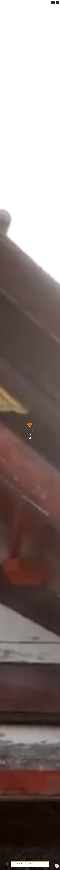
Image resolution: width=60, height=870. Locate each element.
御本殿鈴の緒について (27, 865)
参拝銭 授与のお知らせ (28, 863)
